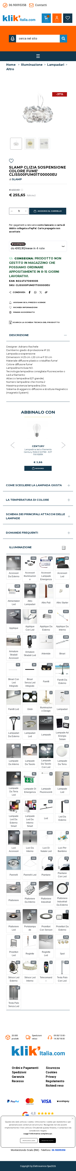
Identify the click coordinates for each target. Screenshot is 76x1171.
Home (11, 64)
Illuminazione (32, 64)
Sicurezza (53, 1068)
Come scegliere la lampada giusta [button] (34, 485)
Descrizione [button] (19, 335)
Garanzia (18, 1076)
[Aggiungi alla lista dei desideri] (11, 161)
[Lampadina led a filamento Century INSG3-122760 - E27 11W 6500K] (38, 431)
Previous (12, 445)
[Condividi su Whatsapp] (35, 292)
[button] (12, 38)
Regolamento (55, 1081)
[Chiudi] (63, 548)
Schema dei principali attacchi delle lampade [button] (35, 516)
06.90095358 (58, 1150)
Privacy (51, 1076)
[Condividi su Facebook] (29, 292)
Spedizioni (19, 1072)
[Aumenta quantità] (25, 211)
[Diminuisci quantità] (11, 211)
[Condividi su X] (40, 292)
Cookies (51, 1072)
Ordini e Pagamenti (25, 1068)
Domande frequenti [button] (22, 532)
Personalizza (29, 1140)
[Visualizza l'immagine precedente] (65, 112)
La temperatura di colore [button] (27, 499)
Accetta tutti (47, 1140)
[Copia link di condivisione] (46, 292)
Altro (10, 69)
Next (63, 445)
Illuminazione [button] (20, 547)
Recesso (18, 1081)
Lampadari (55, 64)
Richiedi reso (55, 1085)
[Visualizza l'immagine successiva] (10, 112)
